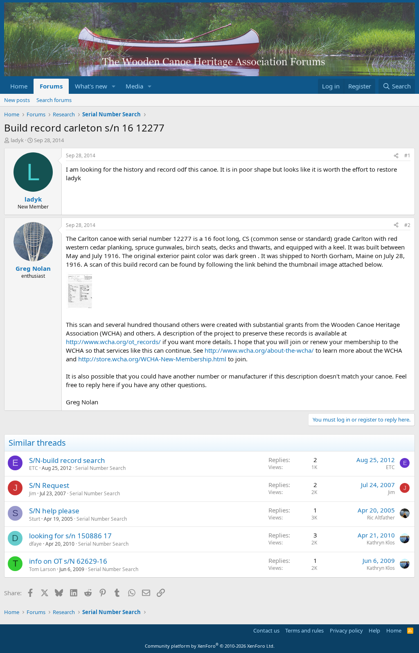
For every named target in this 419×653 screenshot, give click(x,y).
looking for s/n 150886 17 (70, 535)
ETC (33, 468)
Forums (51, 86)
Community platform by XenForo (210, 646)
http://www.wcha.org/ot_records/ (113, 342)
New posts (17, 100)
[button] (113, 86)
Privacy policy (346, 630)
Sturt (34, 518)
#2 (407, 225)
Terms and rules (304, 630)
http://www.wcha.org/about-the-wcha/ (259, 350)
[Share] (396, 156)
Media (134, 86)
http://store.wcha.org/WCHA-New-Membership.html (152, 359)
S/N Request (49, 485)
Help (374, 630)
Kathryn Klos (381, 542)
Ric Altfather (381, 517)
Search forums (54, 100)
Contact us (266, 630)
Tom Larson (42, 569)
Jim (32, 493)
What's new (91, 86)
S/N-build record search (67, 460)
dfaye (35, 543)
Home (18, 86)
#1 (407, 155)
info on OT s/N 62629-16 (68, 561)
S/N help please (54, 510)
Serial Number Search (100, 468)
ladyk (17, 140)
